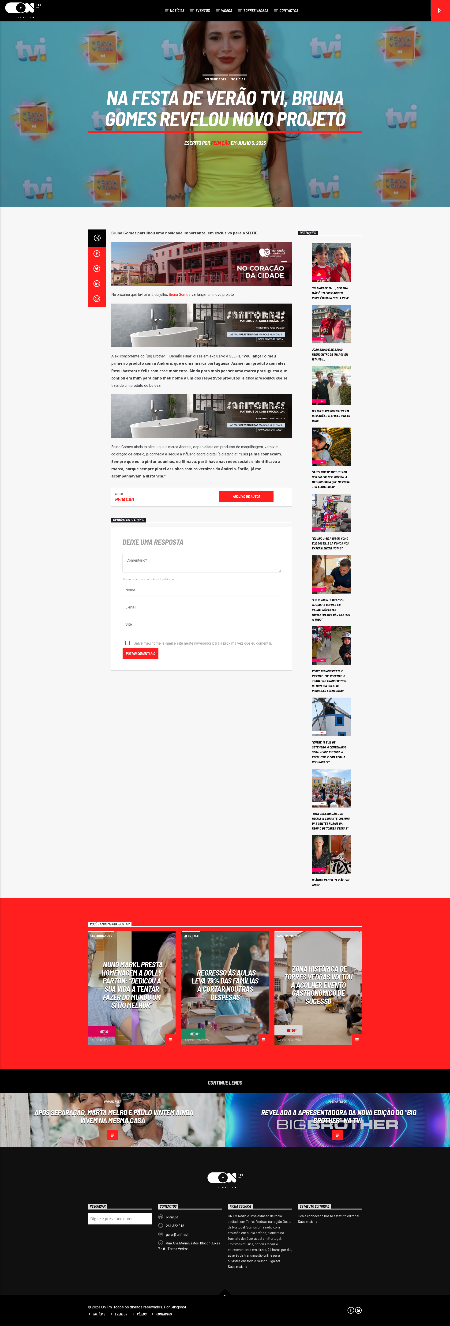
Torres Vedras (255, 10)
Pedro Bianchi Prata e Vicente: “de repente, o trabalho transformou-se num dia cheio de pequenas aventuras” (329, 681)
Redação (220, 142)
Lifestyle (191, 936)
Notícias (177, 10)
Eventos (202, 10)
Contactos (288, 10)
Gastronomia (288, 936)
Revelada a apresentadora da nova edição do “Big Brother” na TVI (338, 1116)
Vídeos (226, 10)
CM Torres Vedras (290, 1037)
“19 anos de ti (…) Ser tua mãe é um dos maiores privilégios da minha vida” (330, 293)
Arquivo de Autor (246, 496)
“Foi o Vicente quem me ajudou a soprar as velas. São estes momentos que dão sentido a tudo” (331, 609)
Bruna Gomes (180, 294)
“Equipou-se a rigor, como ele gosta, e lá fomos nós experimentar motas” (330, 543)
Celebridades (215, 79)
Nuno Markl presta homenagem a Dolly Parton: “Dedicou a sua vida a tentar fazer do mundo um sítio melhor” (132, 984)
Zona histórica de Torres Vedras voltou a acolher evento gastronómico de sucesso (318, 984)
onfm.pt (172, 1217)
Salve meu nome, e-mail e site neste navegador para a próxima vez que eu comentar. (203, 643)
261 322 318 (175, 1226)
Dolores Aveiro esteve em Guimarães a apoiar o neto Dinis (331, 416)
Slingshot (178, 1307)
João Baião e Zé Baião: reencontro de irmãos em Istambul (330, 354)
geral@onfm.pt (177, 1234)
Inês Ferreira (99, 1037)
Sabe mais (236, 1267)
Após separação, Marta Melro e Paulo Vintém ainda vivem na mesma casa (113, 1116)
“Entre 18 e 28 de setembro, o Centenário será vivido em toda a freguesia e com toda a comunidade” (329, 752)
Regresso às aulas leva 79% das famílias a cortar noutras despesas (225, 984)
